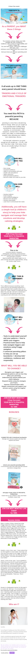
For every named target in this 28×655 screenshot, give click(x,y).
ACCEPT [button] (12, 652)
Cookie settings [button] (4, 652)
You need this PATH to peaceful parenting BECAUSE (14, 116)
